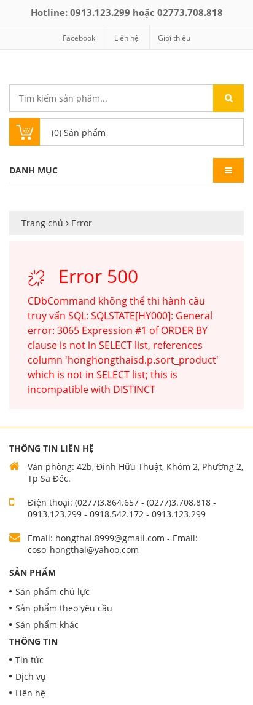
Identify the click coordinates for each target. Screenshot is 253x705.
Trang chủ (43, 223)
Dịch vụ (30, 676)
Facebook (79, 38)
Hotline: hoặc (127, 12)
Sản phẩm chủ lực (52, 591)
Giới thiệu (174, 38)
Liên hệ (126, 38)
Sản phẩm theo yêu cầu (63, 608)
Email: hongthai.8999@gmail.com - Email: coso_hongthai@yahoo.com (113, 544)
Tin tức (29, 660)
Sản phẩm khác (47, 625)
